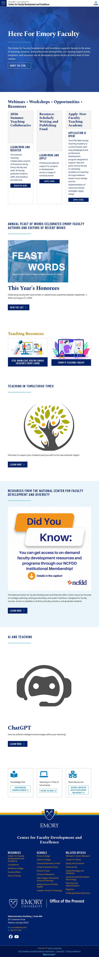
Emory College (43, 856)
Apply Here (49, 181)
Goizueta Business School (48, 863)
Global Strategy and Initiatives (75, 872)
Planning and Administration (72, 884)
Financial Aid (71, 867)
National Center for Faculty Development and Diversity (78, 790)
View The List (17, 307)
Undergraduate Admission (78, 893)
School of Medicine (45, 874)
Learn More (16, 464)
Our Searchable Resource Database (19, 789)
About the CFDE (20, 65)
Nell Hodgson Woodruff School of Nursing (48, 879)
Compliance (13, 864)
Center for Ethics (73, 859)
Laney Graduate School (47, 867)
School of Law (43, 870)
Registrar (70, 889)
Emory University (55, 948)
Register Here (20, 185)
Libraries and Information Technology (77, 878)
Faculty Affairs (14, 872)
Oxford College (44, 859)
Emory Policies (14, 875)
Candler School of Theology (49, 890)
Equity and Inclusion (75, 863)
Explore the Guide (47, 791)
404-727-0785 (15, 930)
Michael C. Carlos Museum (78, 856)
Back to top (48, 954)
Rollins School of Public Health (47, 885)
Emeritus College (15, 868)
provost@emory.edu (18, 927)
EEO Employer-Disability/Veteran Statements (36, 951)
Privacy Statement (73, 951)
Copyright (60, 951)
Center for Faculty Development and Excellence (28, 4)
